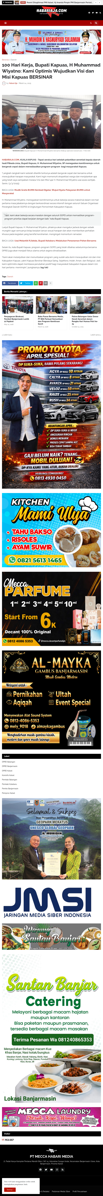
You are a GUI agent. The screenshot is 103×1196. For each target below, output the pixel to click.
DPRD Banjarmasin (9, 766)
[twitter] (93, 13)
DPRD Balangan (8, 762)
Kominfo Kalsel (8, 775)
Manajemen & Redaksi (40, 1191)
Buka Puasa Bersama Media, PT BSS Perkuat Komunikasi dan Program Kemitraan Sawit (50, 320)
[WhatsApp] (36, 283)
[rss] (100, 13)
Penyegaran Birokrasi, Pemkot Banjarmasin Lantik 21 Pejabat (16, 319)
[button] (95, 2)
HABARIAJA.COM (10, 159)
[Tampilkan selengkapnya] (50, 283)
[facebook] (89, 13)
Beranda (5, 60)
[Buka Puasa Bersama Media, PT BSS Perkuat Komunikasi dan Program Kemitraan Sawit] (51, 305)
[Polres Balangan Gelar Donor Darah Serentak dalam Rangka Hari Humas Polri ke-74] (85, 305)
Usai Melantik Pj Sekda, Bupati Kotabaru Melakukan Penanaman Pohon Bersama (55, 240)
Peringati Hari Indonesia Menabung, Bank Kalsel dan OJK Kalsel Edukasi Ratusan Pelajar (60, 2)
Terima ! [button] (10, 1190)
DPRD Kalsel (7, 771)
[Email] (45, 283)
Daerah (14, 60)
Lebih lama (95, 335)
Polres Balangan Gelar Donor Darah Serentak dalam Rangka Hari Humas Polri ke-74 (85, 320)
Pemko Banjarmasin (10, 789)
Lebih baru (7, 335)
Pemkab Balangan (9, 780)
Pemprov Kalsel (8, 793)
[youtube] (97, 13)
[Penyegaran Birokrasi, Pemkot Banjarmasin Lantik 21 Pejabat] (17, 305)
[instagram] (57, 1170)
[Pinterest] (41, 283)
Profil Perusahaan (80, 1191)
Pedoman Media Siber (61, 1191)
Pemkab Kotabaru (9, 784)
